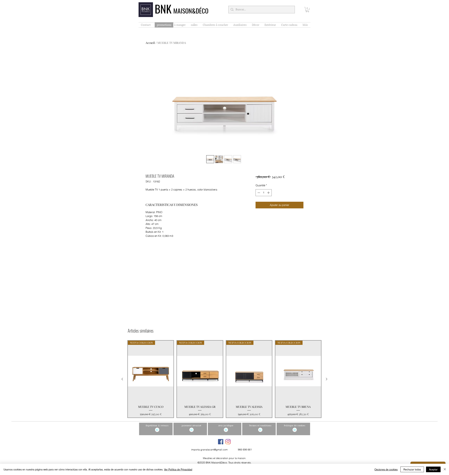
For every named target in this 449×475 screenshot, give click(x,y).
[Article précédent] (122, 379)
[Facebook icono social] (220, 441)
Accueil (150, 43)
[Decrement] (258, 192)
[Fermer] (445, 469)
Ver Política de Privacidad (178, 469)
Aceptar (433, 469)
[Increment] (268, 192)
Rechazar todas (412, 469)
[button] (307, 9)
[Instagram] (228, 441)
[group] (224, 379)
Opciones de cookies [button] (386, 469)
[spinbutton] (263, 192)
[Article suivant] (326, 379)
